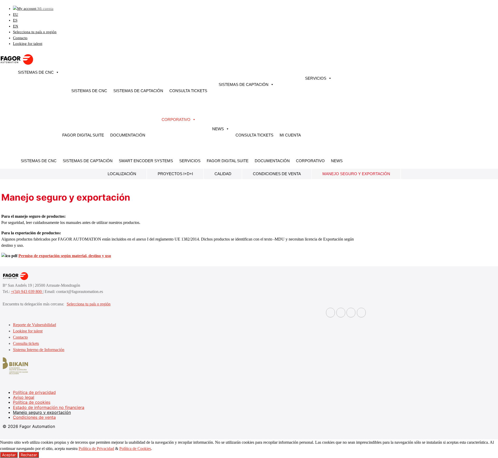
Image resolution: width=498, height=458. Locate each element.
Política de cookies (31, 402)
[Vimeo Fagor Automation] (351, 312)
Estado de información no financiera (48, 407)
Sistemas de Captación (138, 90)
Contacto (20, 38)
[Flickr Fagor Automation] (330, 312)
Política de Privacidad (96, 448)
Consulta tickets (188, 90)
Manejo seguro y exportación (356, 174)
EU (15, 14)
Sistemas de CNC (36, 72)
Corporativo (176, 119)
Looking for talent (27, 44)
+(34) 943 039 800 (27, 291)
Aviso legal (23, 397)
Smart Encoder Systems (146, 161)
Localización (122, 174)
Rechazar (29, 455)
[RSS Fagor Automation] (361, 312)
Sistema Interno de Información (38, 349)
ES (15, 20)
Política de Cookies (135, 448)
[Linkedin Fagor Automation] (340, 312)
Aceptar (9, 455)
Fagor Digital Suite (83, 135)
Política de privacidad (34, 392)
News (218, 129)
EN (15, 26)
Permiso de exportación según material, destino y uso (64, 256)
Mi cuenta (290, 135)
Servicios (315, 78)
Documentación (127, 135)
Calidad (223, 174)
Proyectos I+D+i (175, 174)
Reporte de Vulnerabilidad (34, 325)
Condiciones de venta (277, 174)
